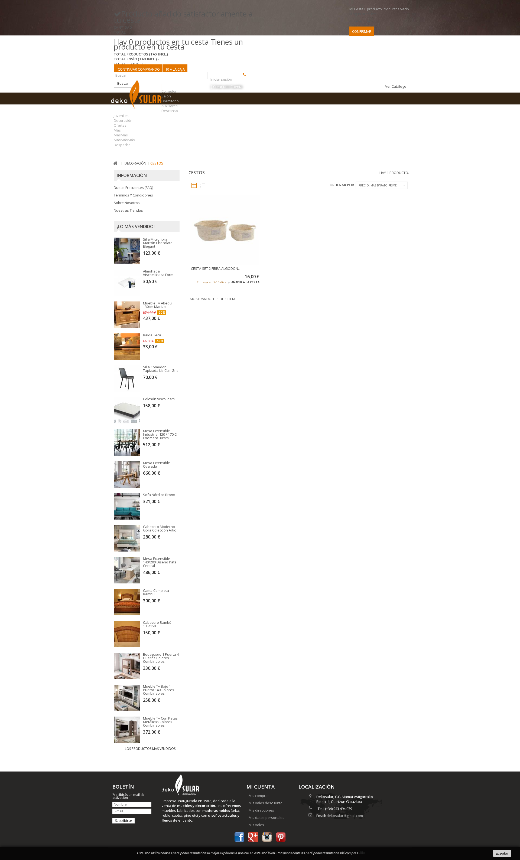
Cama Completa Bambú (156, 592)
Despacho (122, 144)
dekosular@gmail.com (345, 815)
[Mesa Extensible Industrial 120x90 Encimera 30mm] (127, 442)
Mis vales (256, 824)
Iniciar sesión (221, 79)
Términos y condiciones (133, 195)
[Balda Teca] (127, 346)
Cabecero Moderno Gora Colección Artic (159, 528)
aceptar (502, 853)
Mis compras (259, 795)
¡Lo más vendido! (136, 226)
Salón (166, 96)
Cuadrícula (194, 185)
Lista (202, 185)
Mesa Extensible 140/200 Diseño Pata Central (160, 562)
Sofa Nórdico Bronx (159, 494)
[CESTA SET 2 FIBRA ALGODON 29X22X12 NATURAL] (225, 229)
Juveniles (121, 115)
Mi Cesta (379, 8)
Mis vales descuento (265, 802)
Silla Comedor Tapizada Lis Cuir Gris (160, 369)
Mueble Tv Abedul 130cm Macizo (158, 305)
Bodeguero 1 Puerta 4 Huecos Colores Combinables (161, 658)
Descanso (169, 110)
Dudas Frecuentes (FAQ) (133, 187)
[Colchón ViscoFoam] (127, 410)
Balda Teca (152, 335)
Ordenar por (342, 184)
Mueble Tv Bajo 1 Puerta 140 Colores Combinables (158, 690)
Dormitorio (170, 101)
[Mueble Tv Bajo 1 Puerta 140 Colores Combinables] (127, 698)
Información (132, 175)
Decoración (123, 120)
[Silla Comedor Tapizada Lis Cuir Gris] (127, 378)
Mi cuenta (260, 786)
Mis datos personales (266, 817)
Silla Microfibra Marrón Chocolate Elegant (158, 243)
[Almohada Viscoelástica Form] (127, 283)
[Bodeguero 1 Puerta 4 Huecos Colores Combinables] (127, 666)
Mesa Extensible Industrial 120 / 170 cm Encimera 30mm (161, 434)
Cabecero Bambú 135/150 (157, 624)
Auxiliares (169, 105)
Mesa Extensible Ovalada (156, 464)
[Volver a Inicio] (115, 163)
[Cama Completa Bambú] (127, 602)
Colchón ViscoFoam (159, 398)
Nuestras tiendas (128, 210)
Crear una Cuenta (227, 86)
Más (117, 130)
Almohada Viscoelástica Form (158, 273)
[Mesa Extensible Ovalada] (127, 474)
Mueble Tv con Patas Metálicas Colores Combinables (160, 722)
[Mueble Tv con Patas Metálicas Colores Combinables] (127, 730)
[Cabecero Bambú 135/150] (127, 634)
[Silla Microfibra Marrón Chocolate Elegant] (127, 251)
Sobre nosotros (127, 202)
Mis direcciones (261, 810)
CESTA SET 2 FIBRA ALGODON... (215, 268)
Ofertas (120, 125)
